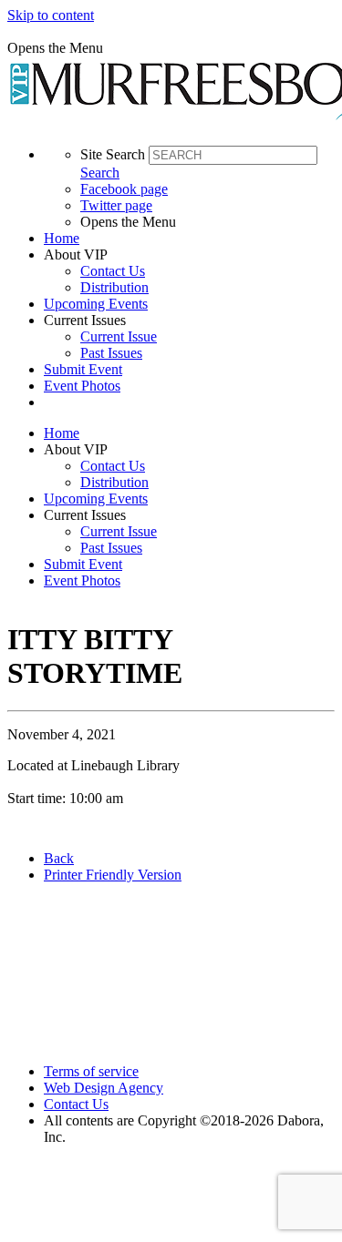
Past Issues (111, 353)
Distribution (114, 287)
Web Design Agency (103, 1087)
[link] (189, 238)
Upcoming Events (96, 303)
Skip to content (50, 15)
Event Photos (82, 385)
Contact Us (112, 271)
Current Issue (118, 336)
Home (61, 238)
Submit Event (83, 369)
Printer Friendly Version (112, 874)
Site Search (112, 154)
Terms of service (91, 1071)
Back (59, 858)
